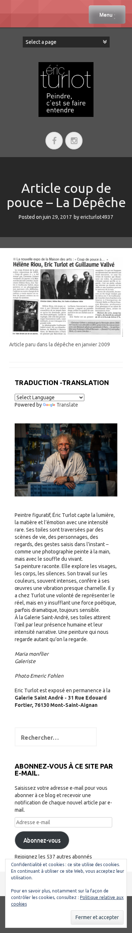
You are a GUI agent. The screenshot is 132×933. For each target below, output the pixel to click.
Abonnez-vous (41, 840)
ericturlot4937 (96, 217)
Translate (67, 405)
